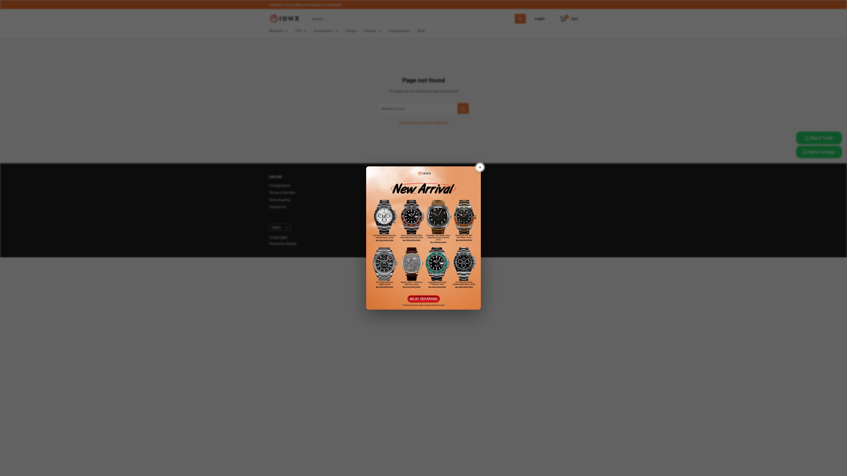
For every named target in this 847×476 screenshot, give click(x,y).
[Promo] (423, 238)
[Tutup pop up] (480, 167)
